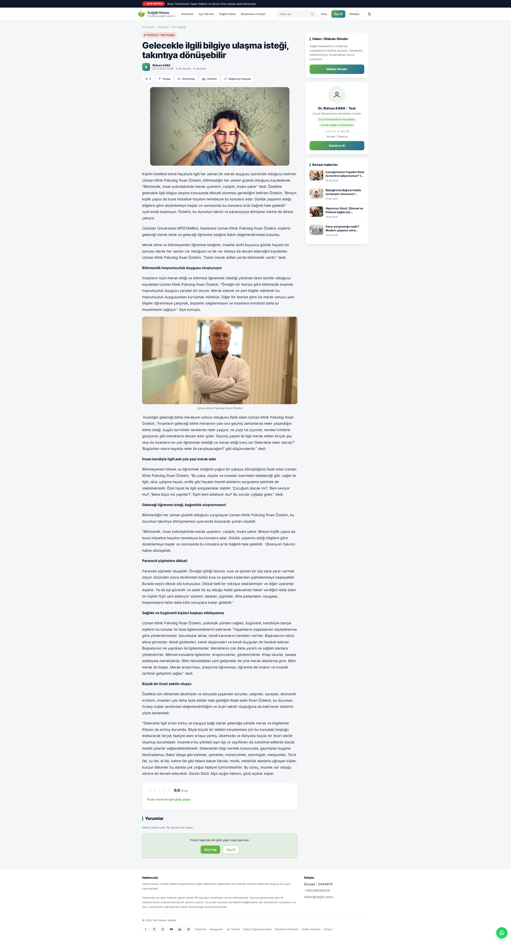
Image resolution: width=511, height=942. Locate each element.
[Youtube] (171, 929)
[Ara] (312, 14)
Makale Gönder (337, 69)
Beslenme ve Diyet (253, 14)
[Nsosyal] (188, 929)
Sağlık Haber (227, 14)
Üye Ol (338, 14)
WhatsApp (188, 78)
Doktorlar (187, 14)
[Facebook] (145, 929)
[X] (154, 929)
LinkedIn (212, 78)
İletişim (354, 14)
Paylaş (166, 78)
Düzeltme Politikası (286, 929)
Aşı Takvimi (206, 14)
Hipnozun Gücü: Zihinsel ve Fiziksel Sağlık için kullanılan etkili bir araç (344, 210)
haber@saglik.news (318, 897)
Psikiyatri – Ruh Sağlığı (172, 27)
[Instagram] (162, 929)
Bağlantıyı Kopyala (240, 78)
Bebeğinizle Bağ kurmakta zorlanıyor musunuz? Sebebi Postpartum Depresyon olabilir (343, 192)
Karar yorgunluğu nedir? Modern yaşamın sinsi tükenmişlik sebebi (342, 228)
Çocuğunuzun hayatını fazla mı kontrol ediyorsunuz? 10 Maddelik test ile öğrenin (345, 174)
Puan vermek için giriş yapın (169, 799)
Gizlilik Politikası (311, 929)
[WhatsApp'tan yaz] (501, 932)
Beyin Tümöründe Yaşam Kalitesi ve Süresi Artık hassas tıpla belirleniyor (211, 3)
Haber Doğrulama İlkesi (257, 929)
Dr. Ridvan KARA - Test (337, 108)
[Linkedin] (179, 929)
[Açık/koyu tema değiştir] (369, 14)
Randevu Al (337, 145)
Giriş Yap (210, 849)
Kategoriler (216, 929)
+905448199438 (317, 890)
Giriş (324, 14)
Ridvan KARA (161, 65)
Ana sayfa (148, 27)
